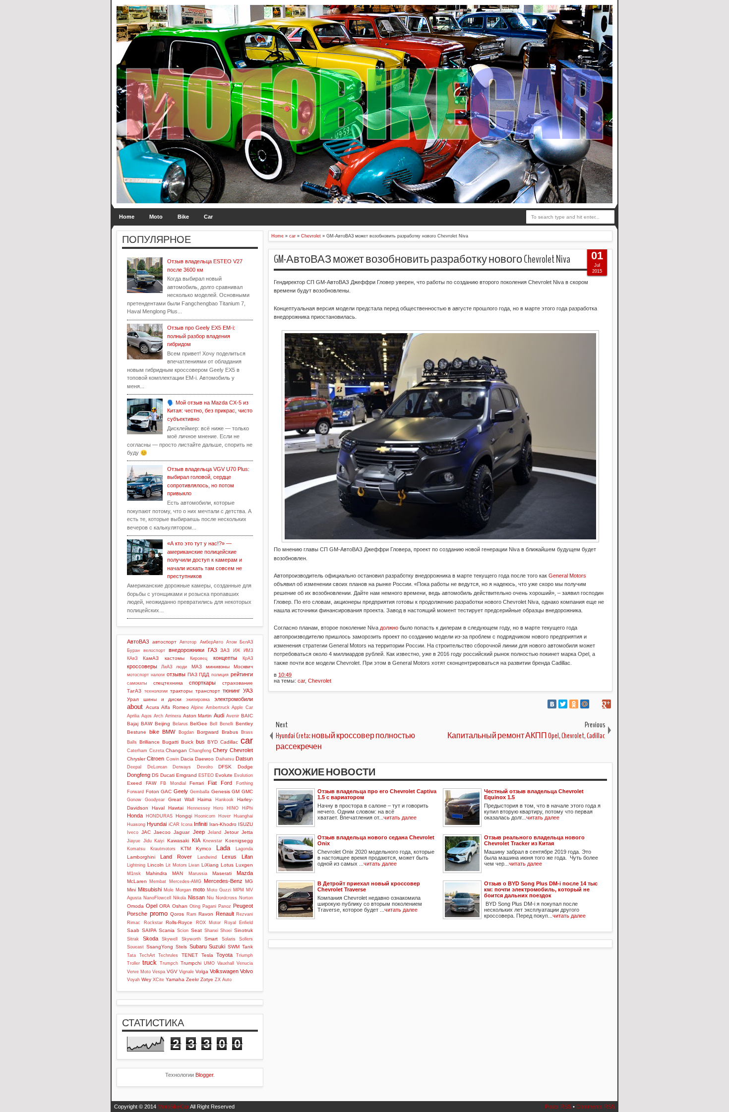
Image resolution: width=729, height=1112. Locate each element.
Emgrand (186, 775)
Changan (176, 750)
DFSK (225, 766)
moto (199, 889)
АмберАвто (211, 642)
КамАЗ (151, 658)
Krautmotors (163, 848)
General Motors (567, 576)
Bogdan (186, 732)
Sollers (246, 938)
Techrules (168, 955)
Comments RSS (595, 1107)
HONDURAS (159, 816)
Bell (213, 723)
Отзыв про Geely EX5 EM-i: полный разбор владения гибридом (201, 336)
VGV (172, 971)
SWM (234, 946)
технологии (156, 691)
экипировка (198, 699)
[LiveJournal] (595, 704)
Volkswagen (224, 971)
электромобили (233, 699)
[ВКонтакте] (551, 704)
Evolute (224, 775)
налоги (158, 674)
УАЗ (248, 691)
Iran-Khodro (223, 824)
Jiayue (133, 840)
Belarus (180, 723)
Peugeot (243, 906)
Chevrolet (319, 681)
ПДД (204, 674)
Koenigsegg (239, 840)
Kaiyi (159, 840)
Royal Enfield (238, 922)
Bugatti (170, 742)
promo (159, 913)
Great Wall (181, 799)
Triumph (244, 955)
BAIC (247, 715)
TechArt (147, 955)
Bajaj (132, 723)
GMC (247, 791)
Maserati (222, 873)
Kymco (203, 848)
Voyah (133, 979)
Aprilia (133, 715)
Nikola (179, 897)
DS (155, 775)
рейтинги (242, 674)
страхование (237, 683)
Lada (223, 848)
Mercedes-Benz (223, 881)
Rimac (133, 922)
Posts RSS (558, 1107)
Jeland (214, 832)
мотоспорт (138, 674)
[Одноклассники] (573, 704)
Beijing (162, 723)
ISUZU (245, 824)
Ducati (167, 775)
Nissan (196, 897)
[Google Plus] (606, 704)
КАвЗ (132, 658)
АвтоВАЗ (138, 641)
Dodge (245, 766)
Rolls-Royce (179, 922)
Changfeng (200, 750)
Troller (133, 963)
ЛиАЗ (166, 666)
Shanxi (211, 930)
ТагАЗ (134, 691)
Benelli (226, 723)
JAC (146, 832)
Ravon (205, 914)
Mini (131, 889)
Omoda (135, 906)
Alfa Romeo (175, 707)
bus (200, 742)
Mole (169, 889)
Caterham (137, 750)
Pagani (209, 906)
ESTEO (206, 775)
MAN (177, 873)
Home (126, 217)
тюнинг (231, 691)
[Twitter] (562, 704)
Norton (246, 897)
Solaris (229, 938)
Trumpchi (191, 963)
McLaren (137, 881)
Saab (133, 930)
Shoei (226, 930)
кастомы (174, 658)
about (135, 706)
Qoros (177, 914)
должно (389, 628)
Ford (226, 783)
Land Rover (176, 857)
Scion (182, 930)
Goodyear (155, 799)
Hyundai (157, 824)
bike (154, 732)
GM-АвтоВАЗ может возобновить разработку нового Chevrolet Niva (422, 259)
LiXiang (210, 865)
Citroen (155, 758)
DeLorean (157, 766)
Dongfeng (138, 775)
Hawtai (175, 808)
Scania (167, 930)
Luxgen (244, 865)
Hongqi (184, 816)
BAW (146, 723)
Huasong (136, 824)
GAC (166, 791)
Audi (219, 715)
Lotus (227, 865)
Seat (196, 930)
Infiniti (200, 824)
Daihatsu (225, 759)
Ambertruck (218, 707)
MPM (238, 889)
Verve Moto (139, 971)
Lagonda (244, 848)
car (301, 681)
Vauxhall (225, 963)
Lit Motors (176, 865)
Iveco (132, 832)
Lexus (229, 857)
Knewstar (212, 840)
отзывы (176, 674)
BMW (168, 732)
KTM (186, 848)
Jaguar (181, 832)
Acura (152, 707)
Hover (224, 816)
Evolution (243, 775)
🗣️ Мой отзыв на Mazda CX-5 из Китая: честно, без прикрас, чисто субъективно (209, 411)
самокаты (137, 683)
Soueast (135, 946)
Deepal (134, 766)
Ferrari (196, 783)
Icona (186, 824)
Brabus (230, 732)
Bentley (244, 723)
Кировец (198, 658)
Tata (131, 955)
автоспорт (164, 641)
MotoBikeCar (173, 1107)
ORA (164, 906)
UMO (209, 963)
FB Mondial (173, 783)
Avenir (232, 715)
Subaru (198, 946)
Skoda (150, 938)
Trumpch (169, 963)
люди (181, 666)
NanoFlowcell (157, 897)
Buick (187, 742)
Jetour (231, 832)
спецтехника (168, 683)
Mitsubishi (150, 889)
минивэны (218, 666)
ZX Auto (223, 979)
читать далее (400, 817)
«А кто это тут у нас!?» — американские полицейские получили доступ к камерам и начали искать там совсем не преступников (204, 559)
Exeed (134, 783)
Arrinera (173, 715)
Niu (210, 897)
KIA (196, 840)
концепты (225, 658)
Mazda (245, 873)
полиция (220, 674)
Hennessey (198, 808)
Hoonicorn (204, 816)
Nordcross (226, 897)
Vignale (186, 971)
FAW (151, 783)
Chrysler (136, 758)
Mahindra (156, 873)
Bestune (136, 732)
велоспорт (154, 650)
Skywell (170, 938)
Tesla (207, 955)
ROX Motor (208, 922)
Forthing (244, 783)
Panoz (224, 906)
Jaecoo (162, 832)
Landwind (207, 857)
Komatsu (136, 848)
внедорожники (186, 650)
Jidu (147, 840)
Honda (135, 816)
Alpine (197, 707)
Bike (183, 217)
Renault (225, 914)
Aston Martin (197, 715)
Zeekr (192, 979)
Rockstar (153, 922)
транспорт (207, 691)
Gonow (134, 799)
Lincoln (155, 865)
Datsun (244, 758)
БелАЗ (246, 642)
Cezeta (156, 750)
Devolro (205, 766)
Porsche (137, 914)
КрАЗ (248, 658)
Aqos (146, 715)
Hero (218, 808)
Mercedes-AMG (185, 881)
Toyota (224, 955)
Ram (191, 914)
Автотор (188, 642)
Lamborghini (141, 857)
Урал (133, 699)
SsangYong (159, 946)
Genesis (220, 791)
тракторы (181, 691)
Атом (231, 642)
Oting (194, 906)
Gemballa (199, 791)
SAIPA (149, 930)
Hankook (224, 799)
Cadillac (229, 742)
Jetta (247, 832)
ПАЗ (192, 674)
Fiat (212, 783)
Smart (211, 938)
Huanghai (243, 816)
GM (236, 791)
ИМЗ (248, 650)
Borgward (208, 732)
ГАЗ (212, 650)
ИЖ (236, 650)
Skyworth (191, 938)
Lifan (247, 857)
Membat (157, 881)
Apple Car (242, 707)
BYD (212, 742)
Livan (193, 865)
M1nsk (134, 873)
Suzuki (217, 946)
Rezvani (244, 914)
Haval (158, 808)
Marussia (197, 873)
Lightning (136, 865)
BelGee (198, 723)
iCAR (174, 824)
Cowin (172, 759)
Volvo (246, 971)
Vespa (158, 971)
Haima (204, 799)
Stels (181, 946)
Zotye (206, 979)
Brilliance (149, 742)
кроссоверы (142, 666)
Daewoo (204, 758)
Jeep (199, 832)
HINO (233, 808)
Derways (182, 766)
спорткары (202, 683)
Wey (146, 979)
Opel (151, 906)
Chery (220, 750)
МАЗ (196, 666)
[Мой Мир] (584, 704)
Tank (247, 946)
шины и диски (162, 699)
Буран (133, 650)
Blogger (204, 1075)
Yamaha (175, 979)
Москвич (243, 666)
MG (249, 881)
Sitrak (133, 938)
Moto (156, 217)
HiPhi (247, 808)
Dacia (187, 758)
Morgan (183, 889)
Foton (152, 791)
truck (149, 962)
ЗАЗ (225, 650)
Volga (201, 971)
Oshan (179, 906)
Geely (181, 791)
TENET (190, 955)
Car (208, 217)
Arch (158, 715)
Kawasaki (178, 840)
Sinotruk (243, 930)
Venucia (245, 963)
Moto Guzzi (219, 889)
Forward (135, 791)
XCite (158, 979)
